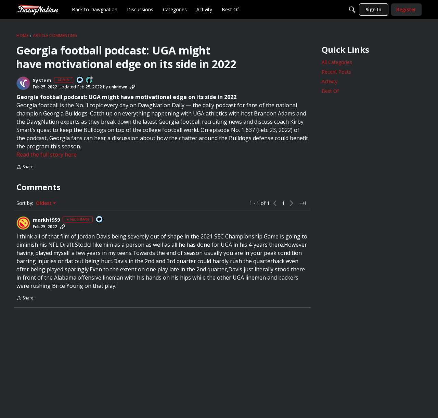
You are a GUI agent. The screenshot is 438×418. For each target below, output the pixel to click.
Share (25, 167)
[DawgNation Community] (37, 9)
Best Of (330, 91)
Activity (329, 81)
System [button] (42, 80)
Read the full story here (46, 154)
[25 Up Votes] (90, 80)
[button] (23, 83)
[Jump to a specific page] (302, 203)
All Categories (337, 62)
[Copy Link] (133, 87)
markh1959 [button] (46, 220)
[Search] (352, 9)
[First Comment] (80, 80)
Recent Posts (336, 72)
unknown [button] (118, 87)
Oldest (44, 203)
